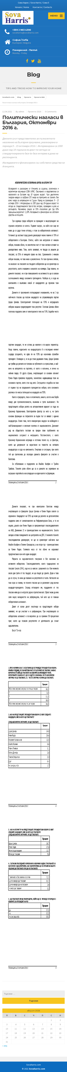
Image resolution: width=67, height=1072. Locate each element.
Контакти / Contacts (42, 7)
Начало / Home (22, 7)
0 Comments (51, 111)
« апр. (5, 1045)
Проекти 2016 (34, 111)
